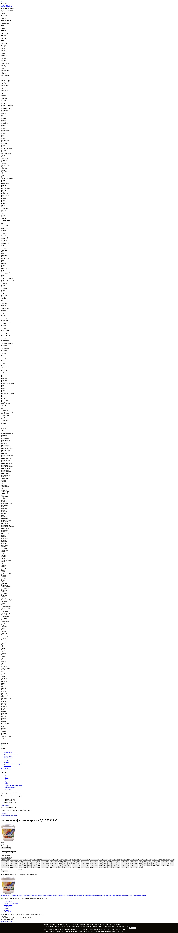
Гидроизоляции (10, 787)
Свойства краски (36, 895)
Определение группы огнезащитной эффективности (59, 895)
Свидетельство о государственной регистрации (16, 895)
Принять (132, 928)
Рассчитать (4, 813)
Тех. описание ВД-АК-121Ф (139, 895)
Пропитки (8, 782)
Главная (3, 815)
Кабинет (8, 769)
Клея (6, 783)
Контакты (7, 766)
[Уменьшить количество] (21, 869)
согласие (75, 924)
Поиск (3, 769)
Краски (7, 776)
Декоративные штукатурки (13, 764)
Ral (2, 857)
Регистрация (5, 805)
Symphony (8, 857)
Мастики (8, 789)
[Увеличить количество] (19, 869)
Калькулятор (8, 756)
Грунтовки (8, 780)
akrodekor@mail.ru (6, 6)
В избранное (5, 743)
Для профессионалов (11, 754)
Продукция (8, 752)
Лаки (6, 778)
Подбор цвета (8, 758)
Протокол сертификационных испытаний (89, 895)
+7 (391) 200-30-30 (6, 5)
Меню (3, 748)
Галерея (6, 760)
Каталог (3, 772)
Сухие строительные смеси (13, 786)
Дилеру (6, 762)
